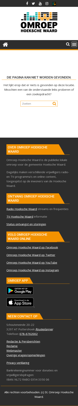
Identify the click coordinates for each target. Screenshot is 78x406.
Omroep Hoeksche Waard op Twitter (30, 255)
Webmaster (14, 350)
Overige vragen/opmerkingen (25, 355)
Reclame (12, 346)
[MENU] (74, 44)
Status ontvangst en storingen (26, 224)
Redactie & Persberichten (23, 341)
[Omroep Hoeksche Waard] (5, 44)
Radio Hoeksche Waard (21, 209)
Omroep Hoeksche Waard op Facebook (32, 247)
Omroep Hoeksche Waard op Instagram (32, 270)
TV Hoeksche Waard (19, 216)
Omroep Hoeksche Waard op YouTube (31, 262)
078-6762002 (29, 334)
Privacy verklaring (17, 363)
